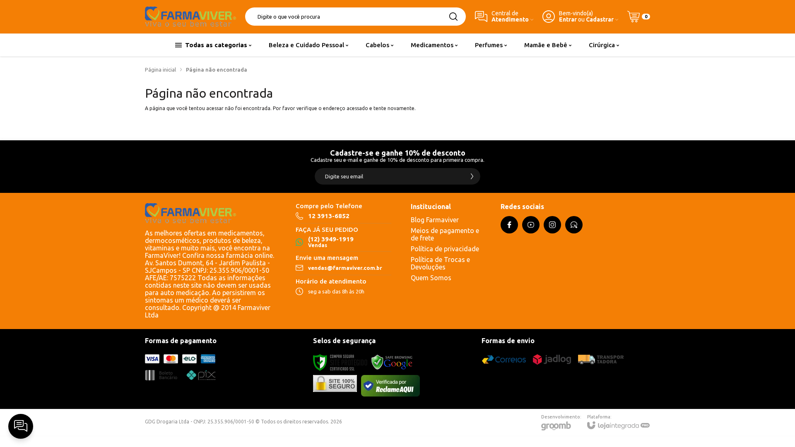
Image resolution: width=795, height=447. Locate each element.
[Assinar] (472, 176)
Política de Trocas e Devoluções (440, 263)
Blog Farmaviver (435, 219)
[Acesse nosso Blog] (574, 224)
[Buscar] (453, 16)
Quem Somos (431, 277)
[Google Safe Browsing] (392, 362)
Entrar (568, 20)
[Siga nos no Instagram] (552, 224)
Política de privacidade (445, 248)
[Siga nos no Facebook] (509, 224)
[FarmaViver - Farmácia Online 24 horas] (190, 16)
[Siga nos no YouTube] (531, 224)
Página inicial (160, 69)
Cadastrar (600, 20)
